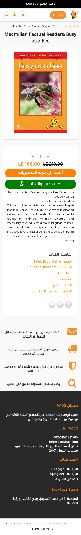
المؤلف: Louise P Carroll (51, 292)
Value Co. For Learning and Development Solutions (45, 524)
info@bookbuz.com (63, 442)
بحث (60, 15)
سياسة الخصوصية (64, 474)
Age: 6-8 (64, 273)
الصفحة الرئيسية (69, 26)
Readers (65, 279)
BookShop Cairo (47, 262)
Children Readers (42, 267)
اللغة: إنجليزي (62, 286)
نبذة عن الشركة (66, 479)
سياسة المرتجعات (64, 469)
